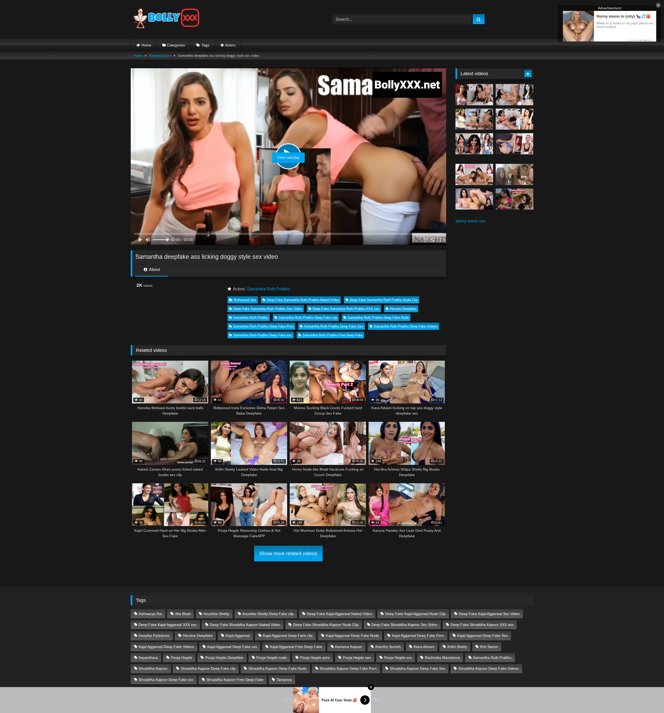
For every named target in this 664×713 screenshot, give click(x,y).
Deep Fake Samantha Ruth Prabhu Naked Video (303, 300)
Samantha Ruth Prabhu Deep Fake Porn (263, 326)
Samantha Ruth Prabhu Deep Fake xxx (262, 335)
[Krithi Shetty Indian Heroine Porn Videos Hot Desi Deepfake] (474, 119)
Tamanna (284, 679)
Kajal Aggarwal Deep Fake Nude (352, 635)
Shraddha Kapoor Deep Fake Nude (277, 668)
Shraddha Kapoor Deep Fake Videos (488, 668)
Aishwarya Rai (150, 614)
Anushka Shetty (216, 614)
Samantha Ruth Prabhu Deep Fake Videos (406, 326)
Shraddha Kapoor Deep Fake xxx (166, 679)
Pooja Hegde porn (315, 657)
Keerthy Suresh (388, 647)
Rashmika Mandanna (442, 657)
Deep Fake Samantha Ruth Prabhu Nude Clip (384, 300)
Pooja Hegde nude (271, 657)
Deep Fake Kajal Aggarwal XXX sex (168, 625)
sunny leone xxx (470, 221)
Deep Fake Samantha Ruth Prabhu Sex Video (267, 309)
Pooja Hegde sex (357, 657)
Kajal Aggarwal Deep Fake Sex (482, 635)
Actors (230, 45)
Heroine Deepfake (403, 309)
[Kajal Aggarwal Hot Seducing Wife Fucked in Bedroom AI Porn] (514, 174)
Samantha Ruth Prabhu (268, 289)
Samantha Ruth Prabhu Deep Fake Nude (378, 317)
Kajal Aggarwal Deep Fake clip (288, 635)
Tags (205, 45)
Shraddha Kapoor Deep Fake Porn (348, 668)
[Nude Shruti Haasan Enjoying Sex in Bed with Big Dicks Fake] (474, 199)
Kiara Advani (424, 647)
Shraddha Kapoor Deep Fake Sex (417, 668)
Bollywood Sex (160, 56)
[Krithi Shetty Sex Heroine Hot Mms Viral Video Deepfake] (474, 94)
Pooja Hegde (181, 657)
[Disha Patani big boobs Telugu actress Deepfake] (514, 199)
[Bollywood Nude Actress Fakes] (166, 19)
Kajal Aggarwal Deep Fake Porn (418, 635)
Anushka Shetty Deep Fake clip (268, 614)
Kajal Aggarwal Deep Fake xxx (232, 647)
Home (146, 45)
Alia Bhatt (183, 614)
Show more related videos (288, 553)
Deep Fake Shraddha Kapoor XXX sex (482, 625)
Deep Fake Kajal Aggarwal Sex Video (489, 614)
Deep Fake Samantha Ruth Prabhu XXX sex (346, 309)
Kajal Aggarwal (238, 635)
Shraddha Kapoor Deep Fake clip (208, 668)
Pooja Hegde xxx (398, 657)
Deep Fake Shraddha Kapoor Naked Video (245, 625)
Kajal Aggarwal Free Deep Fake (296, 647)
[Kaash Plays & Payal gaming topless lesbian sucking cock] (474, 174)
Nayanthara (148, 657)
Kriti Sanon (489, 647)
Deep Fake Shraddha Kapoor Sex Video (404, 625)
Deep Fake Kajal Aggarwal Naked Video (339, 614)
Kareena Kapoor (348, 647)
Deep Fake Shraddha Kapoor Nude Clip (325, 625)
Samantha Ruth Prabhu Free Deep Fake (332, 335)
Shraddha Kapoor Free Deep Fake (235, 679)
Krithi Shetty (457, 647)
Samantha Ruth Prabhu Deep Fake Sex (333, 326)
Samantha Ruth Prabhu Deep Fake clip (308, 317)
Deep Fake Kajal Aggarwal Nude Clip (415, 614)
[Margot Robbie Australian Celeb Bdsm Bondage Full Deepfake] (514, 144)
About (154, 269)
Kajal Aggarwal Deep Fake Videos (166, 647)
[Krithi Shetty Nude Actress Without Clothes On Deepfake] (474, 144)
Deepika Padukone (154, 635)
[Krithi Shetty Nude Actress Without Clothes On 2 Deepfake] (514, 94)
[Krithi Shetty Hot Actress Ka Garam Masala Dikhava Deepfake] (514, 119)
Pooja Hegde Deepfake (224, 657)
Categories (176, 45)
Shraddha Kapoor (153, 668)
